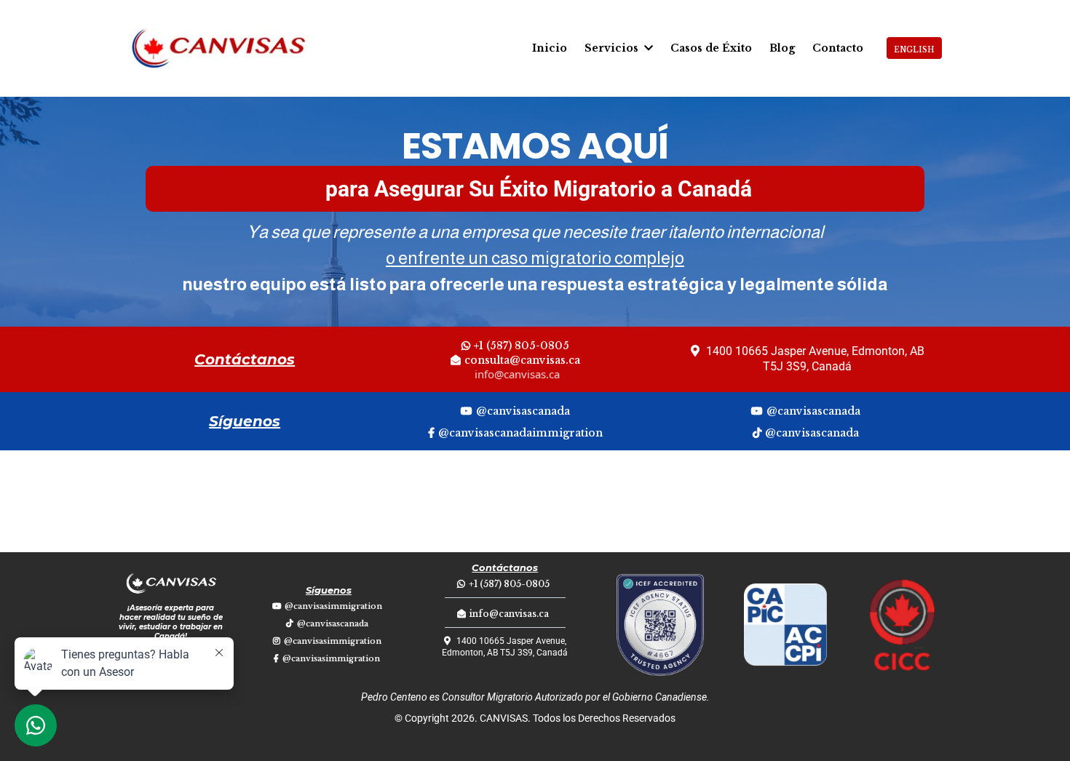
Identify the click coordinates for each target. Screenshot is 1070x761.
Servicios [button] (612, 48)
